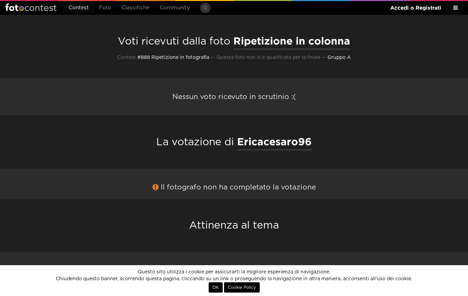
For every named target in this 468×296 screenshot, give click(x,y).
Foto (105, 7)
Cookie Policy (242, 287)
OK (215, 287)
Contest (79, 7)
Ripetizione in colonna (291, 41)
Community (175, 7)
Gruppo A (339, 57)
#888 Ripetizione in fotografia (173, 57)
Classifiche (135, 7)
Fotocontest (31, 7)
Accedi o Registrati (415, 8)
